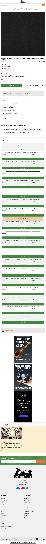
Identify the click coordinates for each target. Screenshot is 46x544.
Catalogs (3, 498)
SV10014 (4, 261)
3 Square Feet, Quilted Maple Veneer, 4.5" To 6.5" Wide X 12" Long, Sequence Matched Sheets (23, 221)
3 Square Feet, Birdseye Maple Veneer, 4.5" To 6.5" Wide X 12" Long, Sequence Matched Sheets (23, 152)
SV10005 (4, 192)
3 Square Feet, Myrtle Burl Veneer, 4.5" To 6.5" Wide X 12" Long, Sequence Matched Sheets (23, 208)
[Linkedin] (27, 488)
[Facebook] (19, 488)
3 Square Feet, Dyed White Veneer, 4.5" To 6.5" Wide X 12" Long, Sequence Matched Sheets (23, 259)
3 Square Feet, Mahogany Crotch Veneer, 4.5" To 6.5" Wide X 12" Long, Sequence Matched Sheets (23, 189)
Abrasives (26, 498)
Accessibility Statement (6, 526)
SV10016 (4, 270)
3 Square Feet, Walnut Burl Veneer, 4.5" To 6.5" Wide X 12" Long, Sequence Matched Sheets (23, 240)
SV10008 (4, 223)
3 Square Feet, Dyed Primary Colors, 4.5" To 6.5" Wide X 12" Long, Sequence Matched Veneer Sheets (23, 161)
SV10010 (4, 242)
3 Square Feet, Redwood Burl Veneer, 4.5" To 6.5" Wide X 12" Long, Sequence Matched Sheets (23, 278)
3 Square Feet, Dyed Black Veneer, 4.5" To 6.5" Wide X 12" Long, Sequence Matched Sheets (23, 249)
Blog (2, 506)
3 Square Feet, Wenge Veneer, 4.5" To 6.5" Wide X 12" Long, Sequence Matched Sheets (23, 315)
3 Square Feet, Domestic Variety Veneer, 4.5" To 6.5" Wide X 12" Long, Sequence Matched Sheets (23, 297)
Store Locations (4, 500)
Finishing (26, 506)
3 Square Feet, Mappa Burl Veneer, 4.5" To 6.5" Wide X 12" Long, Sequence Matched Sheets (23, 268)
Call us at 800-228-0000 (23, 484)
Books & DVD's (27, 502)
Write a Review (42, 61)
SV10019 (4, 289)
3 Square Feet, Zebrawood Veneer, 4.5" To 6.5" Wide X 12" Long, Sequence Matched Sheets (23, 287)
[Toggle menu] (1, 1)
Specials (2, 513)
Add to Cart (23, 158)
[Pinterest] (24, 488)
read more (3, 450)
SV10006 (4, 201)
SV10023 (4, 318)
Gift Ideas (26, 509)
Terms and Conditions (5, 533)
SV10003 (4, 173)
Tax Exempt (3, 515)
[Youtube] (22, 488)
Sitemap (2, 517)
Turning (25, 517)
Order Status (3, 504)
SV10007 (4, 210)
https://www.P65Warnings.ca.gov (8, 133)
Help (2, 502)
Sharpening (26, 513)
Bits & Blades (26, 500)
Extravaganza (4, 509)
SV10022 (4, 308)
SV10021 (4, 299)
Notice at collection (15, 542)
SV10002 (4, 163)
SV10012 (4, 251)
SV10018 (4, 280)
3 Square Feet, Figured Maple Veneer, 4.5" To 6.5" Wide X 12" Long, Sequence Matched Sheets (23, 180)
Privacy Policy (4, 528)
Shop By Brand (27, 515)
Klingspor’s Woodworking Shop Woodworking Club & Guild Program (10, 442)
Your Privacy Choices (27, 542)
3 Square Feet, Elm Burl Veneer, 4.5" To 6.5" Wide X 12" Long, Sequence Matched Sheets (23, 306)
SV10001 (4, 154)
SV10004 (4, 182)
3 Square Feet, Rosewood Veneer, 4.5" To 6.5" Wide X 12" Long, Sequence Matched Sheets (23, 231)
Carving (25, 504)
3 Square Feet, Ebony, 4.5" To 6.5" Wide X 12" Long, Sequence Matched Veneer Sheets (23, 171)
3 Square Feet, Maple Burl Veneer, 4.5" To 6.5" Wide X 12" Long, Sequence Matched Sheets (23, 199)
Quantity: (3, 79)
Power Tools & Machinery (29, 511)
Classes (2, 511)
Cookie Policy (4, 530)
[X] (29, 488)
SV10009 (4, 233)
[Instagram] (17, 488)
